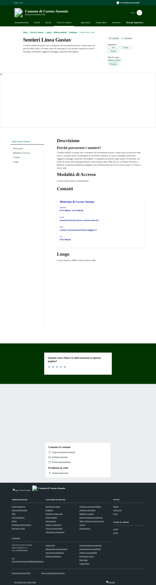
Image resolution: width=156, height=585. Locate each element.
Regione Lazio (18, 2)
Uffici (14, 514)
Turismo (82, 524)
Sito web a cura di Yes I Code (25, 582)
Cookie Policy (84, 563)
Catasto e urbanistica (54, 524)
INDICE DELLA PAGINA (21, 142)
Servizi (48, 22)
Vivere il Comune (64, 22)
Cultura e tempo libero (54, 528)
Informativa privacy (86, 556)
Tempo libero (101, 22)
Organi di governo (18, 506)
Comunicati (117, 510)
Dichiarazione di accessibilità (90, 549)
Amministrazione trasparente (90, 545)
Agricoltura (85, 22)
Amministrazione (22, 22)
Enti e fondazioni (18, 517)
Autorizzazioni (51, 521)
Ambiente (49, 510)
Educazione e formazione (55, 532)
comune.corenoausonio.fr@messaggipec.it (28, 561)
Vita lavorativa (84, 528)
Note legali (83, 560)
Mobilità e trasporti (86, 514)
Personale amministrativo (21, 524)
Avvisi (115, 514)
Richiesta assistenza (53, 556)
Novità (37, 22)
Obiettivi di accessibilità (88, 552)
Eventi (115, 532)
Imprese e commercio (87, 510)
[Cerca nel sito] (139, 12)
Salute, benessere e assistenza (91, 517)
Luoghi (115, 529)
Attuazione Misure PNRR (21, 573)
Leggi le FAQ (50, 545)
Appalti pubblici (51, 517)
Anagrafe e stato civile (54, 514)
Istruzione (116, 22)
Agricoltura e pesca (53, 506)
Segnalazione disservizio (55, 552)
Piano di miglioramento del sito (53, 573)
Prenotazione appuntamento (56, 549)
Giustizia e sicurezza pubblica (90, 506)
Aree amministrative (19, 510)
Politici (14, 521)
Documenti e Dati (18, 528)
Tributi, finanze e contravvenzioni (91, 521)
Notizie (115, 506)
